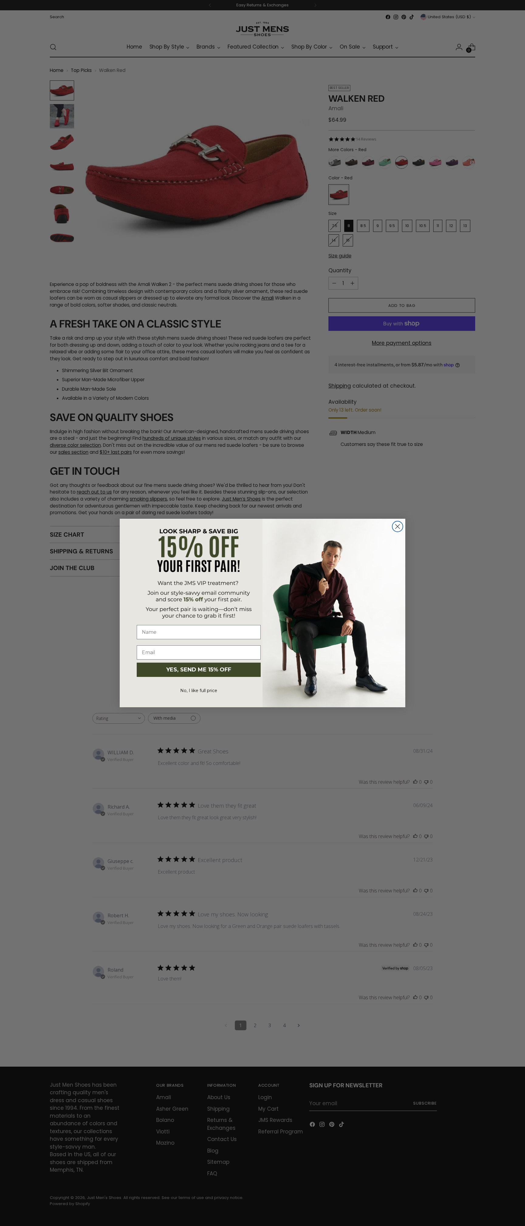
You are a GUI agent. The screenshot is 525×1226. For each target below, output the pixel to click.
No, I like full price (198, 690)
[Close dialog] (397, 526)
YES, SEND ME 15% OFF (198, 669)
